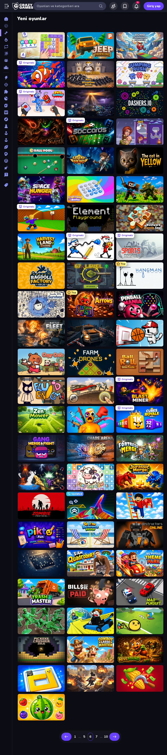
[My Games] (125, 6)
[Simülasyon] (6, 140)
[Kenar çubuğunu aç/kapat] (6, 6)
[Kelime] (6, 112)
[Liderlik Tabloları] (6, 67)
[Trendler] (6, 39)
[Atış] (6, 84)
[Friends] (113, 6)
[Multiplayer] (6, 60)
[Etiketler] (6, 185)
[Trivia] (6, 174)
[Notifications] (136, 6)
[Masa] (6, 126)
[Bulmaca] (6, 91)
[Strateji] (6, 153)
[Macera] (6, 119)
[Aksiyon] (6, 77)
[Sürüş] (6, 160)
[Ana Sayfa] (6, 18)
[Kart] (6, 105)
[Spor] (6, 147)
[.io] (6, 98)
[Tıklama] (6, 167)
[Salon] (6, 133)
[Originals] (6, 53)
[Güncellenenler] (6, 46)
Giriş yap (153, 6)
